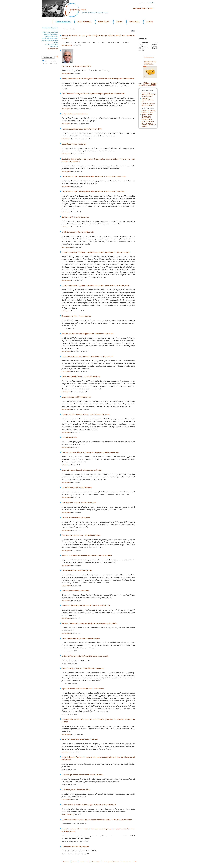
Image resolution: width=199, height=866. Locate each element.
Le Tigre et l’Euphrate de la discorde (75, 114)
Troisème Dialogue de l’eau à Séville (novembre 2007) (82, 129)
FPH (136, 862)
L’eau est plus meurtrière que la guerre (76, 518)
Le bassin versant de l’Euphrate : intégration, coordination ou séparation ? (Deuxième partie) (96, 252)
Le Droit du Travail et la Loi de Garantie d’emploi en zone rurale (85, 656)
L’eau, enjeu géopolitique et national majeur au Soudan (82, 470)
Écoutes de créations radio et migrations (148, 104)
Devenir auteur (84, 862)
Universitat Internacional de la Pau (147, 100)
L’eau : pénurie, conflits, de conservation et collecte (81, 638)
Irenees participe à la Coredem (111, 862)
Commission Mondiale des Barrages (75, 846)
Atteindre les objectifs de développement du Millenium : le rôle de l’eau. (88, 334)
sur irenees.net (51, 61)
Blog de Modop (147, 90)
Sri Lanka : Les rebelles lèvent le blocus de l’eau (80, 739)
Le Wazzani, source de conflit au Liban (76, 790)
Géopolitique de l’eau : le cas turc (74, 144)
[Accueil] (77, 17)
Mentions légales (96, 862)
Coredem (53, 63)
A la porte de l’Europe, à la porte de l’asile (148, 111)
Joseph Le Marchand (67, 814)
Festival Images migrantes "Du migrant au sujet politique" (148, 94)
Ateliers (119, 22)
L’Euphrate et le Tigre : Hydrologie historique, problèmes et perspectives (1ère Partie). (94, 191)
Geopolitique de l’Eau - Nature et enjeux (76, 316)
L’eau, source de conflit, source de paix (76, 397)
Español (146, 2)
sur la (51, 63)
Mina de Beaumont (67, 45)
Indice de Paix (103, 22)
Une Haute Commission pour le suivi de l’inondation (81, 377)
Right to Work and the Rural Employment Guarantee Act (83, 689)
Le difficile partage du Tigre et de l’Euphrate (78, 232)
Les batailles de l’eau (69, 437)
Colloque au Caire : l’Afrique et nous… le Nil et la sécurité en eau (86, 414)
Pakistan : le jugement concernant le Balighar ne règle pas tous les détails (89, 623)
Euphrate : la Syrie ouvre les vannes (75, 217)
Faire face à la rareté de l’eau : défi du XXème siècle (81, 535)
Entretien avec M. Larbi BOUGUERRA (76, 66)
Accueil (62, 29)
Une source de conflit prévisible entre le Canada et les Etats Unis (86, 606)
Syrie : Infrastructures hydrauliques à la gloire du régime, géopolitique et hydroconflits (93, 94)
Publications (134, 22)
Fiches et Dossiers (63, 22)
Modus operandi (127, 862)
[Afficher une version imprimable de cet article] (132, 31)
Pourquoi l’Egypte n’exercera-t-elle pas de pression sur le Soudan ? (87, 555)
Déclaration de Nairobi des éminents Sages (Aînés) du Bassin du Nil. (87, 356)
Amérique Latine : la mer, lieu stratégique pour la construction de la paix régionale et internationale (98, 79)
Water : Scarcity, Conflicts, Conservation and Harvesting (83, 668)
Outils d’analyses (84, 22)
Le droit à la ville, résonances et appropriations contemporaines (147, 117)
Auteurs (144, 8)
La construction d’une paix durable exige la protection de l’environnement (89, 805)
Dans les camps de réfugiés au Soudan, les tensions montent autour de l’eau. (91, 452)
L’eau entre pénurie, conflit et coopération (77, 570)
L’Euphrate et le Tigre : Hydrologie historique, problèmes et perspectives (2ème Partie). (94, 176)
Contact (150, 8)
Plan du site (66, 862)
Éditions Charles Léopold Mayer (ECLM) (148, 84)
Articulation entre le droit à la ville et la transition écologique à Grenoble (149, 124)
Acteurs (149, 22)
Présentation (137, 8)
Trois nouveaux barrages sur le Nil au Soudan (79, 503)
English (141, 2)
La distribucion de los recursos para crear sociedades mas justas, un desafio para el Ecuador (97, 820)
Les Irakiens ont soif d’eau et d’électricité (77, 488)
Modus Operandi (53, 49)
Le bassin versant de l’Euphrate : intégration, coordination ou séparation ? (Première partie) (95, 285)
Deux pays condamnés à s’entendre (75, 591)
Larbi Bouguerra (66, 73)
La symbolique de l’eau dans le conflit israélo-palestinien (82, 775)
